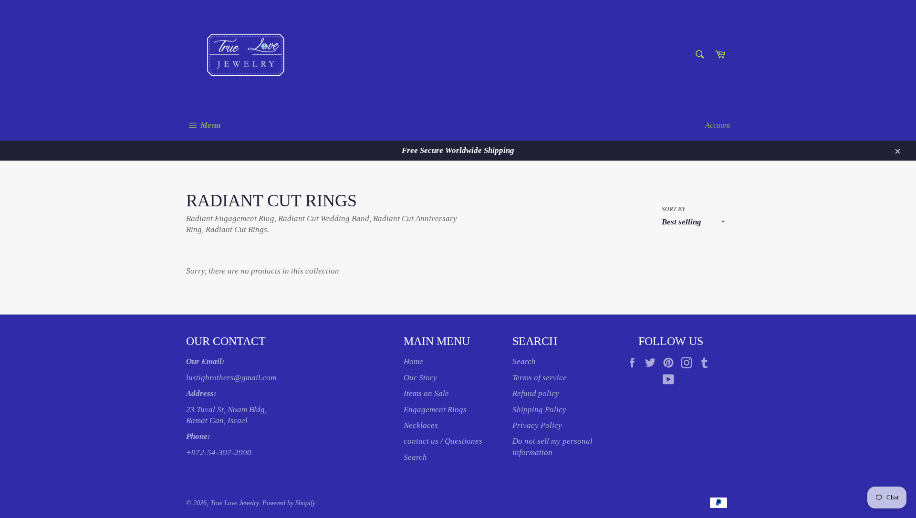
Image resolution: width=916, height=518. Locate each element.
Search (415, 457)
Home (413, 361)
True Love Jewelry (234, 503)
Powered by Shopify (288, 503)
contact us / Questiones (443, 441)
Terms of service (539, 377)
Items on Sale (426, 393)
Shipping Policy (539, 409)
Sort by (673, 209)
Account (717, 125)
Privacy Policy (537, 425)
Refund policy (535, 393)
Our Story (420, 377)
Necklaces (421, 425)
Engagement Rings (435, 409)
